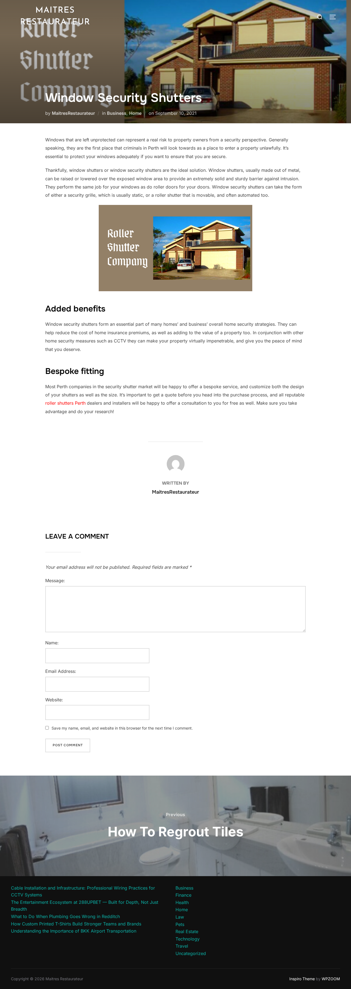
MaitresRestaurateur (73, 113)
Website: (54, 699)
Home (135, 113)
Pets (180, 924)
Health (182, 902)
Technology (188, 939)
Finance (183, 895)
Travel (182, 946)
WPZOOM (331, 978)
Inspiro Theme (302, 978)
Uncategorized (191, 953)
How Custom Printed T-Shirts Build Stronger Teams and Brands (76, 924)
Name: (52, 642)
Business (116, 113)
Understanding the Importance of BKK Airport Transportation (73, 931)
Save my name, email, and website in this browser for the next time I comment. (122, 728)
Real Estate (187, 931)
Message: (55, 580)
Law (180, 917)
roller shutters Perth (65, 403)
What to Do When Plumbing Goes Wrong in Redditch (65, 916)
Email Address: (60, 671)
